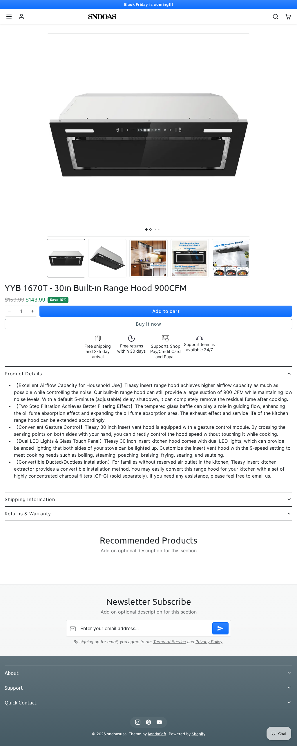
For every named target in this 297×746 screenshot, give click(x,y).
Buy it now (148, 324)
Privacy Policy (208, 641)
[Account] (21, 16)
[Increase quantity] (32, 311)
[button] (9, 16)
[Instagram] (137, 722)
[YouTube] (159, 722)
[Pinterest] (148, 722)
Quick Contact (21, 702)
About (12, 673)
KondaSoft (157, 733)
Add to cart (166, 311)
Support (14, 687)
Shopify (198, 733)
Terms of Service (169, 641)
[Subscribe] (220, 628)
